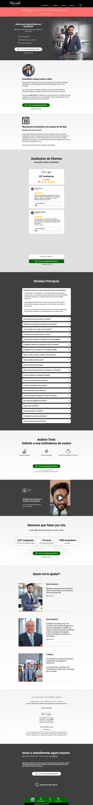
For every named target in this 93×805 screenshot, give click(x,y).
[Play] (36, 205)
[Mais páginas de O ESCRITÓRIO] (48, 5)
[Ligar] (50, 800)
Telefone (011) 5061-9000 (46, 707)
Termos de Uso (46, 729)
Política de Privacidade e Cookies (46, 726)
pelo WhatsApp (53, 756)
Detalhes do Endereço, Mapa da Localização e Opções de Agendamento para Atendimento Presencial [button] (46, 703)
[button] (60, 498)
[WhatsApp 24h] (41, 800)
